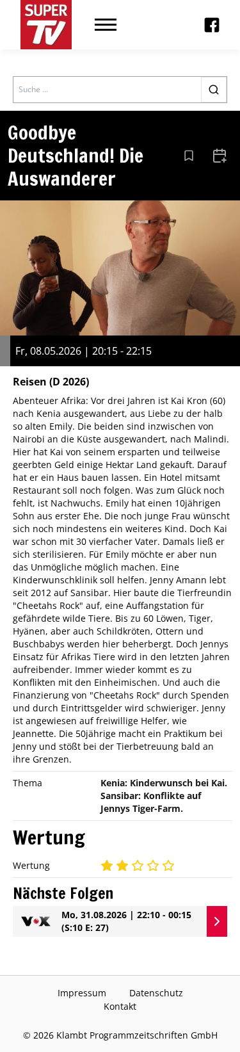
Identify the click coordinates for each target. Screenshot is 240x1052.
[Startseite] (46, 24)
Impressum (82, 993)
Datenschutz (156, 993)
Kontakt (120, 1006)
